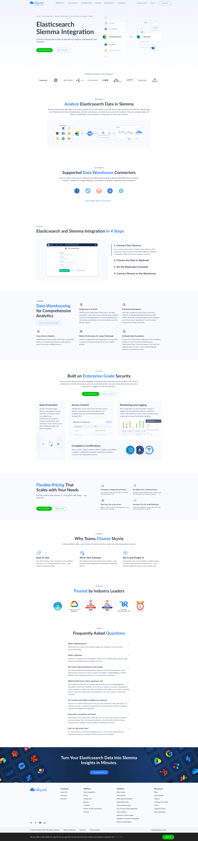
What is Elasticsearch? (77, 644)
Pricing (86, 812)
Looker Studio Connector (93, 809)
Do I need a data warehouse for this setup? (85, 667)
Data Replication (123, 802)
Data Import (121, 792)
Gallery (156, 799)
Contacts (64, 795)
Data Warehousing (123, 805)
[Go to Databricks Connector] (99, 191)
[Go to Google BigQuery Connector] (110, 191)
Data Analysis (122, 812)
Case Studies (159, 795)
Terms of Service (69, 830)
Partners (64, 799)
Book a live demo (62, 50)
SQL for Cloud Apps (124, 822)
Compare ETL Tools (161, 802)
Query (86, 795)
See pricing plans (44, 508)
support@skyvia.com (158, 830)
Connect (87, 805)
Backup (86, 802)
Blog (155, 792)
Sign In (153, 3)
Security (83, 830)
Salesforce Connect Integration (128, 818)
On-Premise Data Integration (127, 809)
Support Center (160, 809)
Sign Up (165, 3)
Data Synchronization (124, 799)
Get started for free (44, 50)
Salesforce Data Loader (125, 815)
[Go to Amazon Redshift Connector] (77, 191)
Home (38, 16)
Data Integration (47, 16)
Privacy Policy (95, 830)
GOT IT (168, 837)
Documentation (160, 812)
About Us (64, 792)
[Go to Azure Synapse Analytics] (88, 191)
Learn (156, 805)
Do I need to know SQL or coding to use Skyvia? (87, 700)
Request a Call (142, 3)
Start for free (59, 508)
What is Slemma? (75, 655)
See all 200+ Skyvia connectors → (99, 201)
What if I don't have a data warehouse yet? (85, 681)
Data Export (121, 795)
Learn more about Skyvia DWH (49, 323)
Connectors (88, 799)
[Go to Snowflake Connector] (121, 191)
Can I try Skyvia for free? (78, 728)
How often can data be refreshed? (82, 714)
